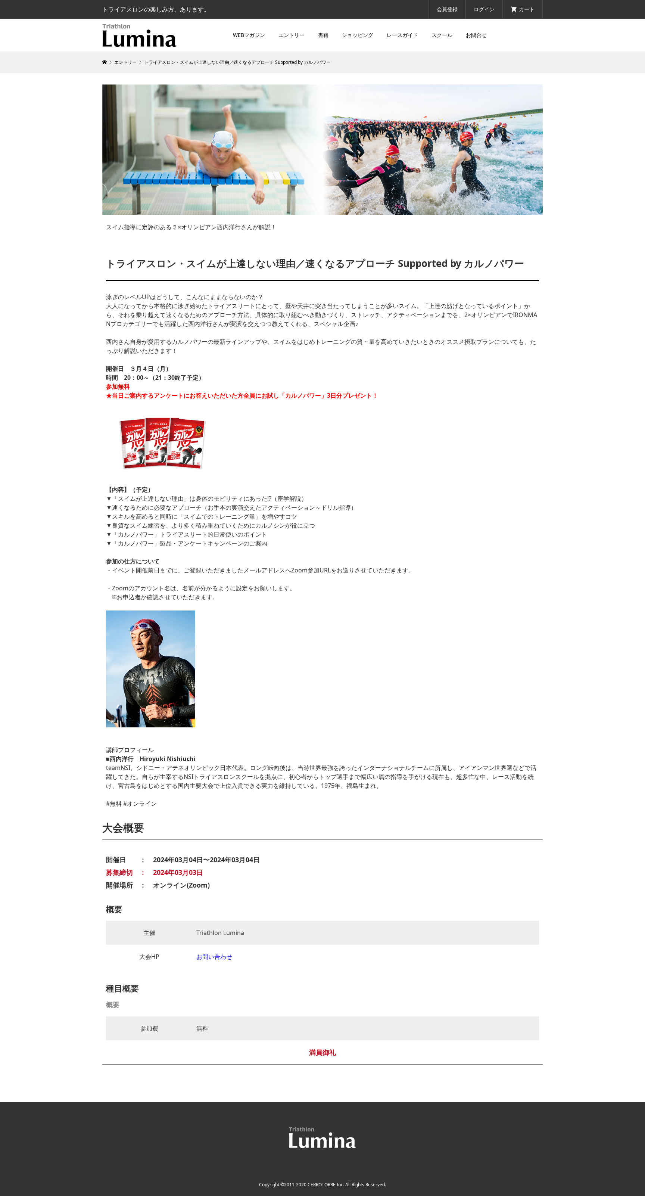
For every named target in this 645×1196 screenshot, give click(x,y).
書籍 (323, 34)
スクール (441, 34)
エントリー (291, 34)
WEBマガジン (249, 34)
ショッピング (357, 34)
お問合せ (476, 34)
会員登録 (447, 9)
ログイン (484, 9)
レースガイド (402, 34)
